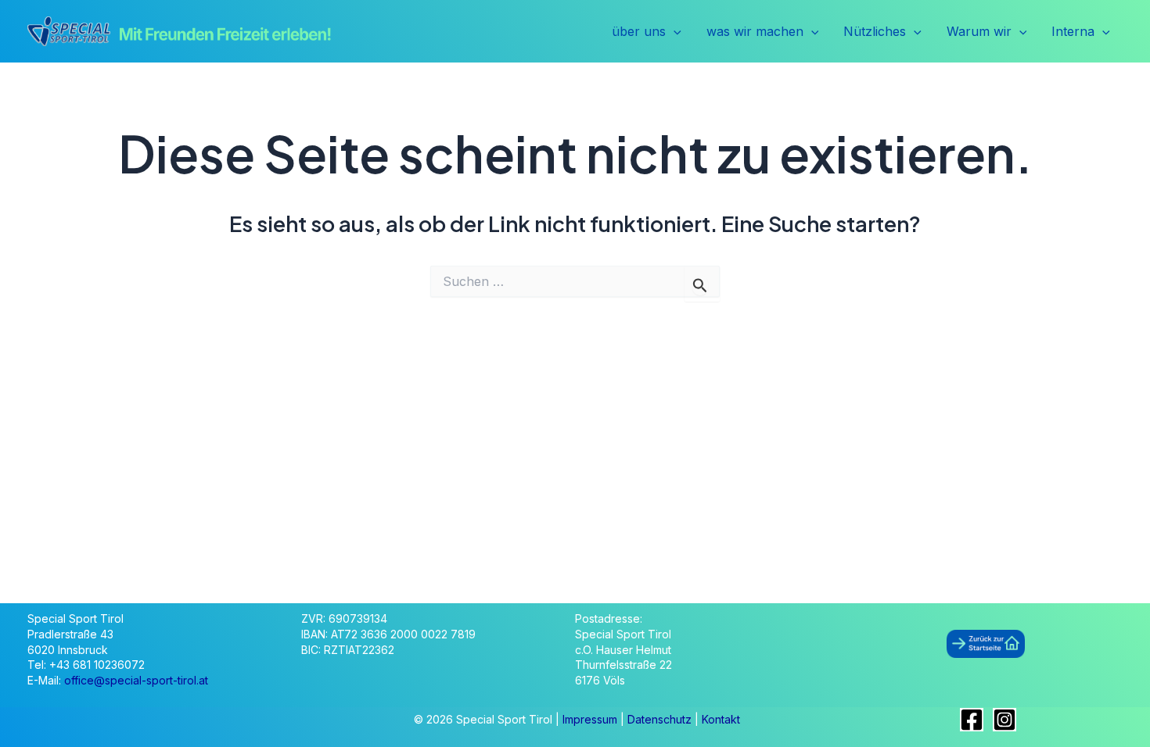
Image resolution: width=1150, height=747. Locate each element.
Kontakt (721, 719)
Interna (1072, 31)
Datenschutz (661, 719)
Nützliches (874, 31)
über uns (639, 31)
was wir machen (754, 31)
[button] (673, 32)
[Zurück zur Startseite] (986, 642)
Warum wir (979, 31)
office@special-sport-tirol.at (136, 680)
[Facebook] (971, 719)
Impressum (591, 719)
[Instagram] (1004, 719)
